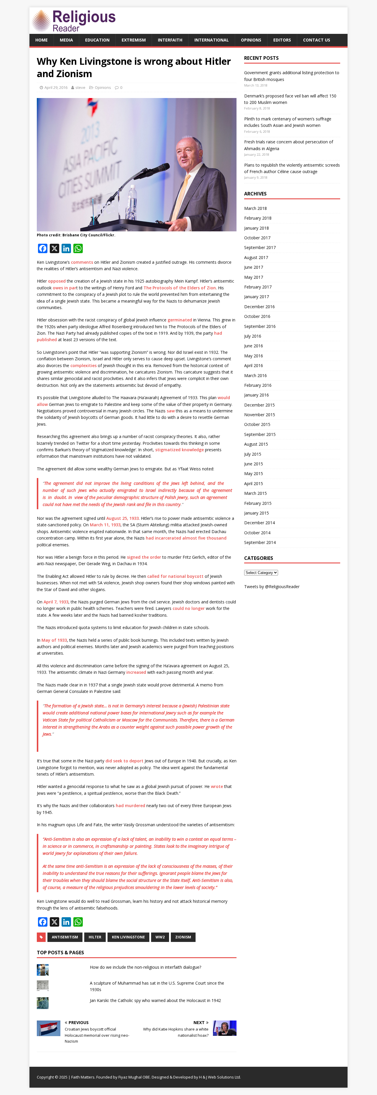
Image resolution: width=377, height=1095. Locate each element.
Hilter (95, 937)
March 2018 (255, 208)
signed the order (144, 557)
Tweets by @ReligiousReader (272, 586)
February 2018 (258, 218)
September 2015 (260, 434)
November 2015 (259, 414)
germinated (180, 320)
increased (136, 672)
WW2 (160, 937)
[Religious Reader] (73, 30)
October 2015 (257, 424)
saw (171, 411)
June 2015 (253, 464)
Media (66, 40)
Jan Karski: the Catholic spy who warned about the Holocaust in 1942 (155, 1000)
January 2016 (256, 395)
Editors (282, 40)
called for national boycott (175, 576)
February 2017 (258, 287)
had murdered (130, 805)
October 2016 (257, 316)
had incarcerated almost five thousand (186, 538)
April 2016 (253, 365)
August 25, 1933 (122, 518)
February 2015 (258, 503)
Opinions (251, 40)
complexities (84, 365)
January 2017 (256, 296)
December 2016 (259, 306)
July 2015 (252, 454)
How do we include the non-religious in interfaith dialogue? (145, 967)
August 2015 (256, 444)
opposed (57, 281)
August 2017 (256, 257)
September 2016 (260, 326)
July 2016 (252, 336)
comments (82, 262)
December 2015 (259, 405)
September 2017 (260, 247)
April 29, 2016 (55, 87)
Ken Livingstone (128, 937)
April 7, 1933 (56, 602)
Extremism (134, 40)
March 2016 (255, 375)
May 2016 (253, 356)
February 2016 (258, 385)
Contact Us (316, 40)
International (211, 40)
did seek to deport (124, 761)
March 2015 (255, 493)
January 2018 (256, 228)
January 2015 (256, 513)
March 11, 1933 (105, 524)
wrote (217, 786)
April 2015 (253, 483)
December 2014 (259, 522)
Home (41, 40)
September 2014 (260, 542)
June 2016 (253, 346)
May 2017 (253, 277)
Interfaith (170, 40)
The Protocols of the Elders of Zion (179, 288)
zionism (183, 937)
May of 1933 (54, 640)
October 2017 (257, 237)
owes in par (64, 288)
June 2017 (253, 267)
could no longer (189, 608)
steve (80, 87)
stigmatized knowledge (179, 449)
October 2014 (257, 532)
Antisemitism (65, 937)
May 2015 (253, 473)
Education (97, 40)
